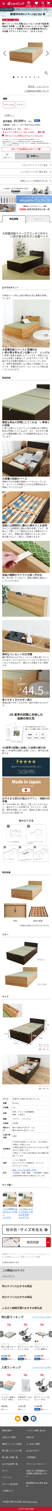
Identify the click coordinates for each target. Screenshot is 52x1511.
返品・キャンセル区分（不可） (25, 1170)
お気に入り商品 (9, 1437)
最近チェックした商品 (12, 1444)
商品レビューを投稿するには (34, 181)
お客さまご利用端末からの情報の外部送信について (36, 1473)
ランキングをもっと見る (41, 1317)
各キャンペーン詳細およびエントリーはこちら (24, 135)
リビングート (8, 1276)
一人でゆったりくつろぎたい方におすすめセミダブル (25, 1213)
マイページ (7, 1477)
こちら (34, 1502)
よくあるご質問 (33, 1444)
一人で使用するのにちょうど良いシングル (10, 1213)
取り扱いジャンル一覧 (12, 1451)
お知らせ (30, 1437)
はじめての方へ (33, 1451)
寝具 (46, 9)
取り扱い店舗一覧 (10, 1457)
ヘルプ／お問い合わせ (35, 1430)
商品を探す (7, 1430)
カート (5, 1471)
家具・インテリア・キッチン (28, 9)
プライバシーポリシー (35, 1464)
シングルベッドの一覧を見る (34, 172)
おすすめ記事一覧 (10, 1464)
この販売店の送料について (36, 91)
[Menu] (3, 3)
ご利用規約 (31, 1457)
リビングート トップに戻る (35, 165)
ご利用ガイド (8, 1491)
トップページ (6, 9)
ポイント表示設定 (10, 1484)
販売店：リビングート (38, 86)
